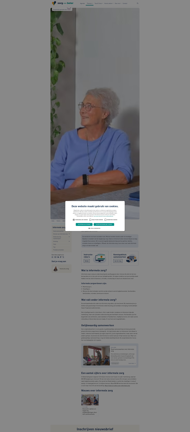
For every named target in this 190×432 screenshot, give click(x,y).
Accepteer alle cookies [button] (84, 224)
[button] (95, 228)
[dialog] (95, 216)
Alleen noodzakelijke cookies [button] (104, 224)
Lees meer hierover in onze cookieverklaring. (103, 216)
